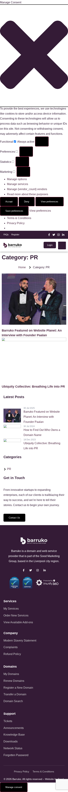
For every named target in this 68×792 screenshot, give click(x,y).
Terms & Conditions (19, 218)
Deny (26, 201)
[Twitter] (53, 234)
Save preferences (14, 211)
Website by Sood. (54, 779)
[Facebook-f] (49, 234)
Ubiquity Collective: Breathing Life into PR (33, 386)
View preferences (49, 201)
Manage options (17, 179)
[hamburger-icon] (62, 245)
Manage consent (13, 787)
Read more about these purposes (27, 194)
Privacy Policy (16, 223)
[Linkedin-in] (63, 234)
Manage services (17, 184)
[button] (34, 55)
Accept (9, 201)
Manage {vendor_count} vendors (27, 189)
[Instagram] (58, 234)
